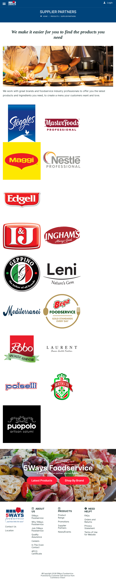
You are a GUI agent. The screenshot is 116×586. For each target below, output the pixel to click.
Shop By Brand (74, 480)
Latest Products (41, 480)
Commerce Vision (57, 577)
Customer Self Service (60, 575)
